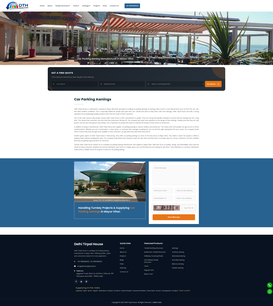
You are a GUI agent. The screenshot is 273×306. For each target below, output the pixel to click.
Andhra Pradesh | (127, 291)
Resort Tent (148, 274)
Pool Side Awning (178, 260)
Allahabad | (103, 291)
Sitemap (123, 268)
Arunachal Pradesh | (140, 291)
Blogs (122, 260)
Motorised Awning (178, 256)
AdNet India (157, 302)
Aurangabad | (167, 291)
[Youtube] (81, 281)
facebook (68, 54)
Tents (75, 6)
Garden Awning (177, 268)
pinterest (68, 26)
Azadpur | (175, 291)
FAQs (105, 6)
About (49, 6)
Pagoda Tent (149, 270)
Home (42, 6)
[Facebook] (76, 281)
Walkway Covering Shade (153, 256)
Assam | (159, 291)
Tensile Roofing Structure (153, 248)
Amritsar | (117, 291)
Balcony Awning (178, 264)
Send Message (174, 217)
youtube (68, 40)
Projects (97, 6)
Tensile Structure (61, 6)
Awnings (85, 6)
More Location (184, 291)
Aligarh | (96, 291)
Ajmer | (90, 291)
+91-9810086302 (132, 6)
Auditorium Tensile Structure (155, 252)
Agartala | (79, 291)
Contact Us (114, 6)
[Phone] (268, 284)
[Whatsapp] (268, 290)
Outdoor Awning (178, 252)
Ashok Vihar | (151, 291)
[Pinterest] (86, 281)
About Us (123, 252)
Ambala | (110, 291)
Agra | (85, 291)
